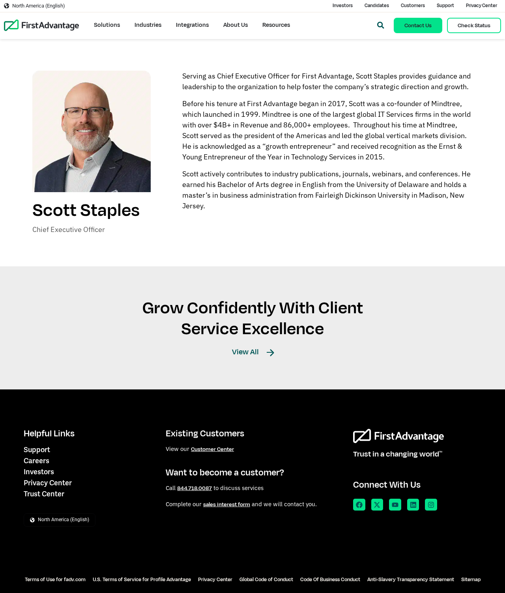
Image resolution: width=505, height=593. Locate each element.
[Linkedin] (413, 505)
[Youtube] (395, 505)
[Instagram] (431, 505)
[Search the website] (380, 25)
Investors (343, 5)
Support (445, 5)
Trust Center (44, 493)
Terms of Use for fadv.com (55, 579)
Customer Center (212, 449)
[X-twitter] (377, 505)
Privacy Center (481, 5)
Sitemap (471, 579)
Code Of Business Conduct (330, 579)
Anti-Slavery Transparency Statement (410, 579)
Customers (413, 5)
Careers (36, 460)
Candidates (377, 5)
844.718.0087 (194, 488)
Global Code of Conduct (266, 579)
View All (246, 352)
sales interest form (226, 504)
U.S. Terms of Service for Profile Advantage (142, 579)
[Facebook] (359, 505)
